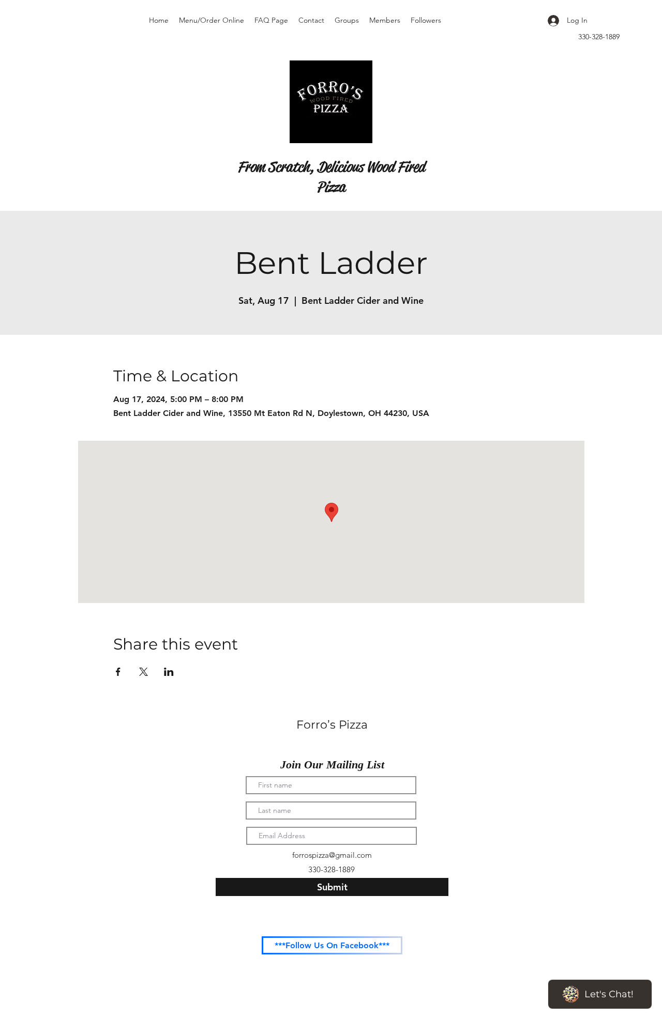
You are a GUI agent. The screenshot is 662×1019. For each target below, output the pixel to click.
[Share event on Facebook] (118, 672)
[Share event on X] (143, 672)
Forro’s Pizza (332, 725)
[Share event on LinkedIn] (169, 672)
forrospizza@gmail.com (332, 855)
